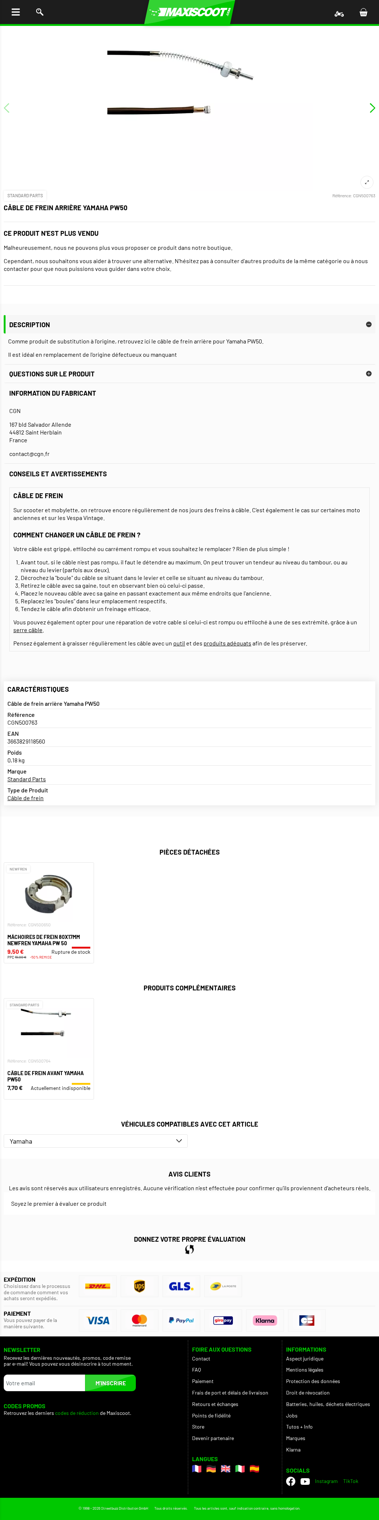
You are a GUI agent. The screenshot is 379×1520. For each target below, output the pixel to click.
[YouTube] (305, 1481)
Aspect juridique (304, 1358)
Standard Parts (25, 195)
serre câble (28, 629)
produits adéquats (227, 643)
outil (179, 643)
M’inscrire (110, 1382)
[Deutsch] (211, 1468)
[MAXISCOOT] (190, 12)
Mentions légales (304, 1369)
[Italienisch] (240, 1468)
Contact (201, 1358)
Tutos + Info (299, 1426)
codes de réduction (77, 1413)
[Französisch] (196, 1468)
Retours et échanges (215, 1404)
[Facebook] (290, 1481)
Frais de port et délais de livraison (230, 1392)
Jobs (292, 1415)
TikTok (350, 1481)
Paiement (203, 1381)
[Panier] (363, 12)
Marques (295, 1438)
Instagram (326, 1481)
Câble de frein (25, 797)
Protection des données (313, 1381)
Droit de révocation (308, 1392)
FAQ (196, 1369)
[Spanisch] (254, 1468)
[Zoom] (366, 182)
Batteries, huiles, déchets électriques (328, 1404)
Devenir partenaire (213, 1438)
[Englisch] (225, 1468)
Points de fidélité (211, 1415)
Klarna (293, 1449)
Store (198, 1426)
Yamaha (21, 1141)
